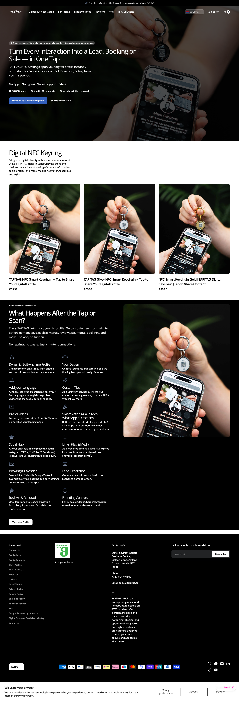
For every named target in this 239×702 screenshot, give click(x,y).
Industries (14, 623)
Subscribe (220, 554)
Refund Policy (16, 594)
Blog (11, 608)
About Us (14, 574)
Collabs (13, 579)
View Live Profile (20, 522)
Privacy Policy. (26, 695)
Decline (220, 691)
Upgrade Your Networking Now (28, 100)
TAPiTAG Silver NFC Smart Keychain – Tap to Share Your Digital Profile (116, 281)
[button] (213, 12)
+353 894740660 (121, 576)
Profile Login (15, 555)
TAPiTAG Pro (15, 564)
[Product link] (44, 237)
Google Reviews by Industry (23, 613)
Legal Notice (15, 584)
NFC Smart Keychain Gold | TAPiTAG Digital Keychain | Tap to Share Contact (190, 281)
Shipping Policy (17, 598)
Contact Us (15, 550)
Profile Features (17, 560)
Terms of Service (17, 603)
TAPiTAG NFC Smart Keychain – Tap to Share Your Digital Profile (41, 281)
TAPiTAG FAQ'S (16, 569)
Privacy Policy (16, 589)
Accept (193, 691)
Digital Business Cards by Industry (26, 618)
